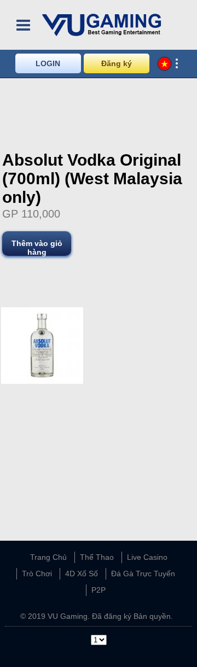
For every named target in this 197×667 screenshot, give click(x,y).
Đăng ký (116, 63)
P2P (98, 590)
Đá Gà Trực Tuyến (143, 573)
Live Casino (147, 557)
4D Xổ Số (81, 573)
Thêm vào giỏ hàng (36, 247)
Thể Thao (97, 557)
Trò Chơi (37, 573)
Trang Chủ (48, 557)
